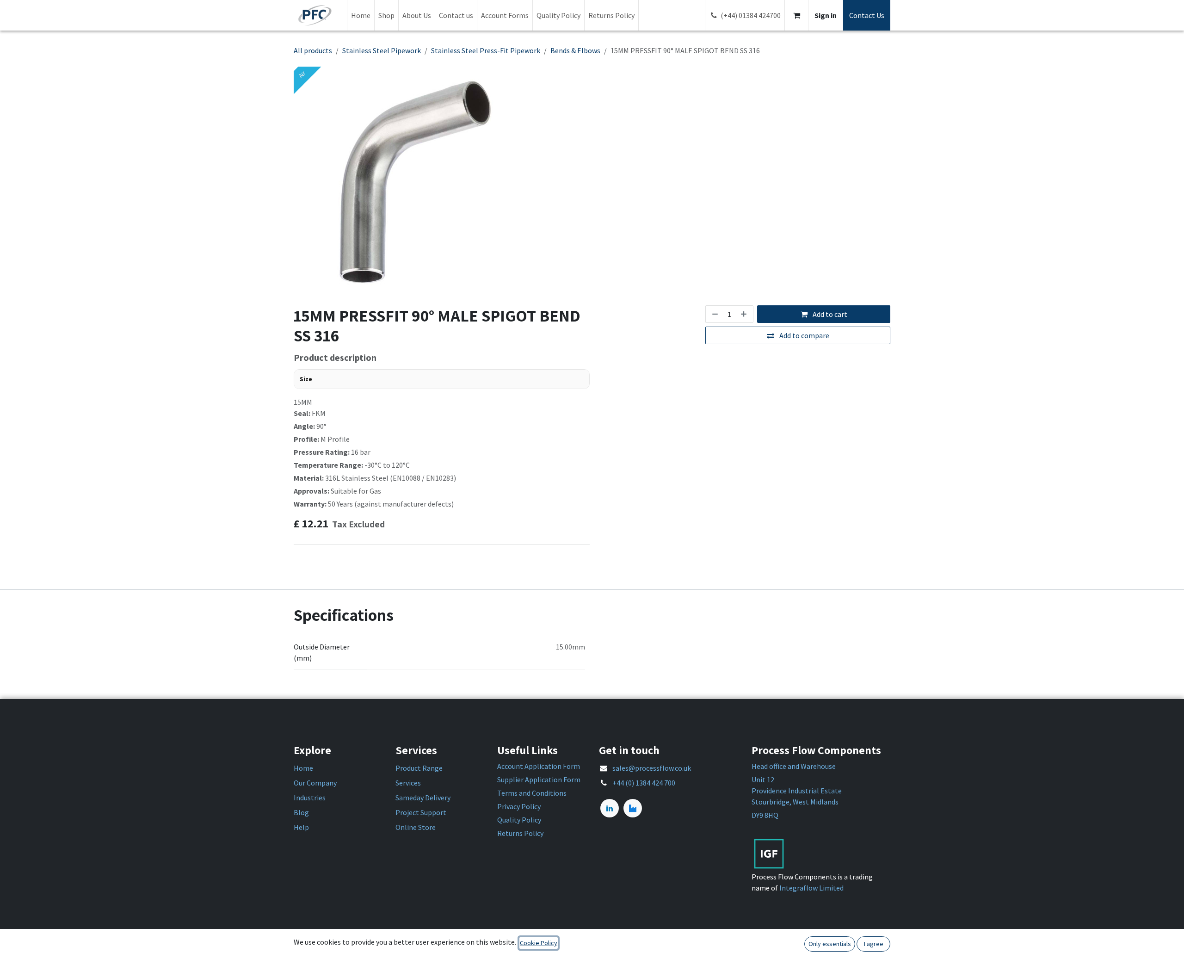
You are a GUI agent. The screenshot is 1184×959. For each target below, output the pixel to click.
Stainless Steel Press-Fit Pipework (485, 50)
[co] (632, 808)
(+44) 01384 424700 (751, 15)
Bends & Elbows (575, 50)
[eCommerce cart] (796, 15)
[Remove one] (714, 314)
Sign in (825, 15)
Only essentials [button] (829, 944)
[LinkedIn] (609, 808)
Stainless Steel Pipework (381, 50)
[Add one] (744, 314)
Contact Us (866, 15)
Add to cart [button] (829, 314)
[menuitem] (360, 15)
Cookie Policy (538, 943)
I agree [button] (873, 944)
